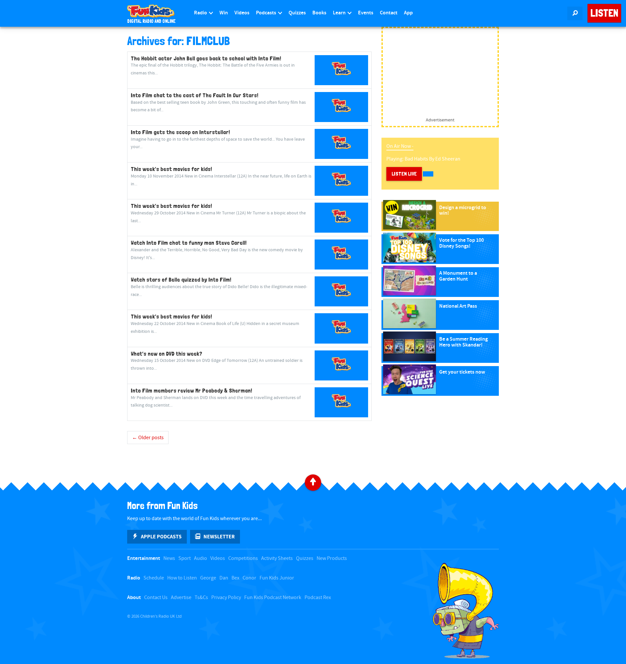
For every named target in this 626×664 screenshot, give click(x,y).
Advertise (181, 597)
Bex (235, 578)
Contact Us (156, 597)
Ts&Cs (201, 597)
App (408, 12)
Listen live (404, 174)
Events (365, 12)
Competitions (243, 558)
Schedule (153, 578)
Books (319, 12)
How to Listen (182, 578)
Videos (241, 12)
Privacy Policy (226, 597)
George (208, 578)
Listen (604, 13)
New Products (332, 558)
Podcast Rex (318, 597)
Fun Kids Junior (277, 578)
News (169, 558)
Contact (388, 12)
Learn (340, 12)
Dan (223, 578)
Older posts (148, 437)
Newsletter (219, 536)
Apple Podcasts (161, 536)
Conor (249, 578)
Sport (184, 558)
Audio (200, 558)
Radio (201, 12)
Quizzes (297, 12)
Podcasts (266, 12)
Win (223, 12)
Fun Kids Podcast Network (272, 597)
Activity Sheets (277, 558)
